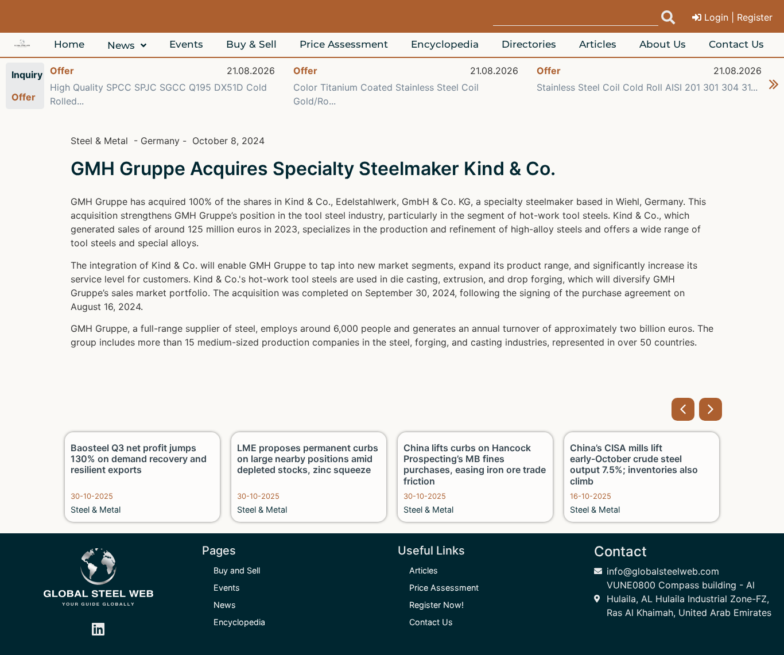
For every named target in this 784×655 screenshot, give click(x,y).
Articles (423, 570)
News (225, 605)
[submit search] (668, 17)
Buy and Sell (237, 570)
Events (227, 587)
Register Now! (436, 605)
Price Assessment (444, 587)
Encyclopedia (239, 622)
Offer (62, 70)
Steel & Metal (96, 509)
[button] (683, 409)
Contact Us (431, 622)
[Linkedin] (98, 629)
